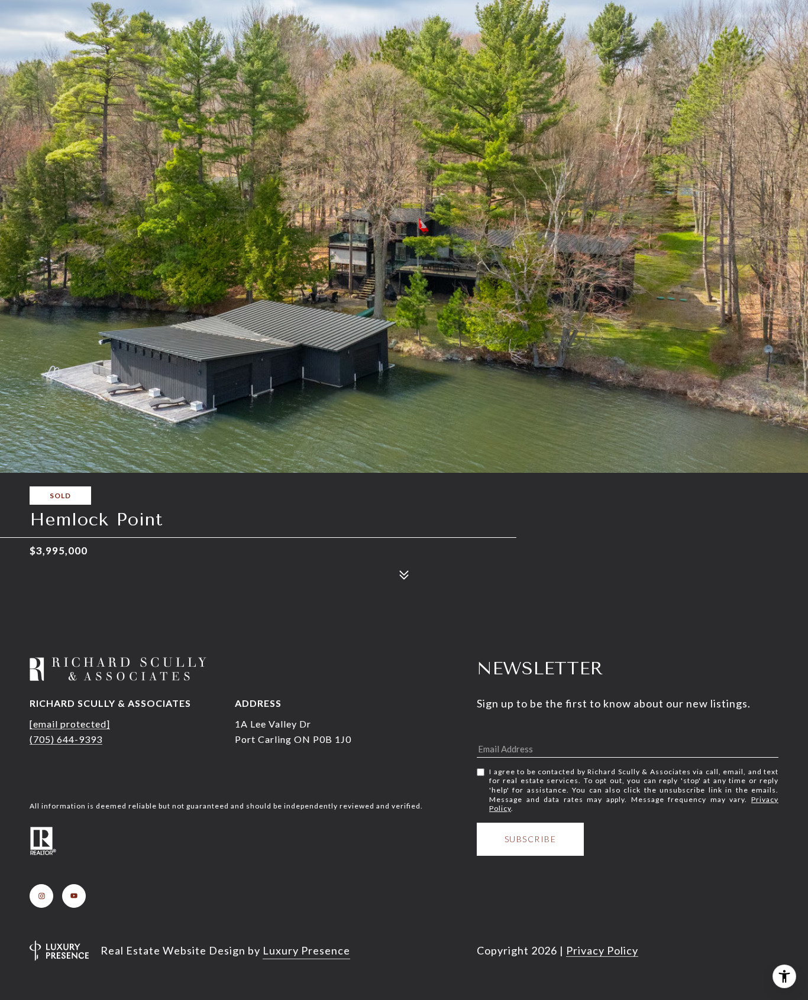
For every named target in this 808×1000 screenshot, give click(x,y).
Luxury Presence (306, 950)
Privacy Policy (602, 950)
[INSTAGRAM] (41, 896)
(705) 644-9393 (66, 739)
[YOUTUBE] (74, 896)
